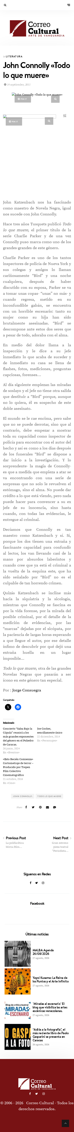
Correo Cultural (40, 1103)
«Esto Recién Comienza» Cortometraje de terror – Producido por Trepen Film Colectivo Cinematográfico (18, 767)
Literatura (14, 56)
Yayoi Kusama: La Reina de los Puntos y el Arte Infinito (51, 979)
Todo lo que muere (49, 796)
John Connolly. (23, 796)
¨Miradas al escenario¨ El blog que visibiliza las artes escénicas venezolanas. (50, 1007)
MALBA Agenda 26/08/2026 (43, 952)
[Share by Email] (47, 807)
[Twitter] (36, 883)
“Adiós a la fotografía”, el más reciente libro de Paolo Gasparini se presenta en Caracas (51, 1034)
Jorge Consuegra (26, 690)
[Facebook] (30, 883)
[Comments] (54, 807)
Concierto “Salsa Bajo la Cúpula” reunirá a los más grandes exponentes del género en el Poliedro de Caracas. (18, 736)
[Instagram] (43, 883)
